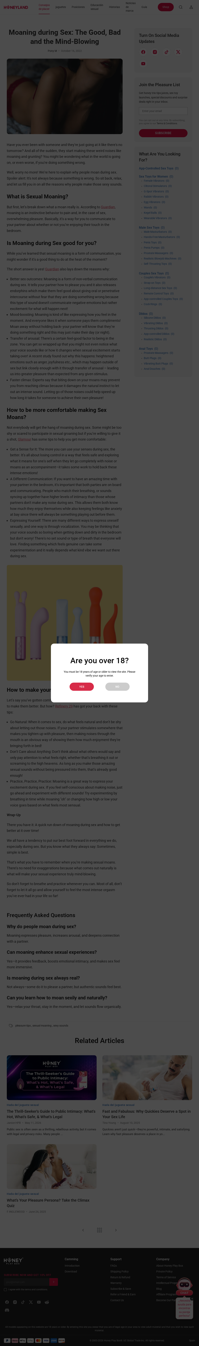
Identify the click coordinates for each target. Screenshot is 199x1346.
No (117, 686)
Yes (81, 686)
